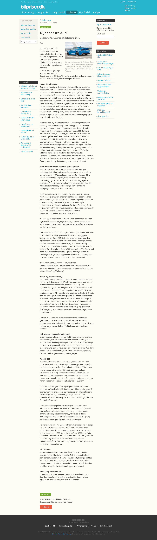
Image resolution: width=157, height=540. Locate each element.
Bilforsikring (130, 6)
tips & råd (84, 12)
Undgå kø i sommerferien (103, 92)
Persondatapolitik (66, 526)
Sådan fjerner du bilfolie (27, 131)
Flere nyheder (102, 51)
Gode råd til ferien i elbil (104, 56)
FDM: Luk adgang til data (105, 68)
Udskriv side (45, 27)
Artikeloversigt (45, 20)
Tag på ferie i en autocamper (27, 125)
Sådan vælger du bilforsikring (27, 119)
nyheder (72, 12)
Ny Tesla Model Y (104, 80)
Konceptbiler (26, 37)
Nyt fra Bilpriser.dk (104, 24)
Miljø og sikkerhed (28, 25)
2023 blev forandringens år (104, 111)
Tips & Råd (25, 82)
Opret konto (131, 2)
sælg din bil (58, 12)
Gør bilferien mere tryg (28, 100)
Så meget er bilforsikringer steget (105, 62)
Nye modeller (26, 33)
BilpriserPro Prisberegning (61, 534)
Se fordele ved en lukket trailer (27, 138)
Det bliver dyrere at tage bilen (105, 104)
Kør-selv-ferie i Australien (26, 106)
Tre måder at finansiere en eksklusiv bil (26, 145)
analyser (97, 12)
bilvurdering (27, 12)
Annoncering (82, 526)
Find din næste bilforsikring (26, 93)
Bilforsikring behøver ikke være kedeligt (29, 87)
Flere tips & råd (27, 151)
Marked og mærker (28, 29)
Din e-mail (101, 34)
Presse (93, 526)
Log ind (122, 2)
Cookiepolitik (50, 526)
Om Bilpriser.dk (106, 526)
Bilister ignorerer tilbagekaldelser (104, 75)
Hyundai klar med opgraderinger (104, 85)
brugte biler (43, 12)
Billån (128, 10)
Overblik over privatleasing (26, 112)
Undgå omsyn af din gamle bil (105, 98)
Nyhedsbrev (102, 20)
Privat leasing (131, 8)
